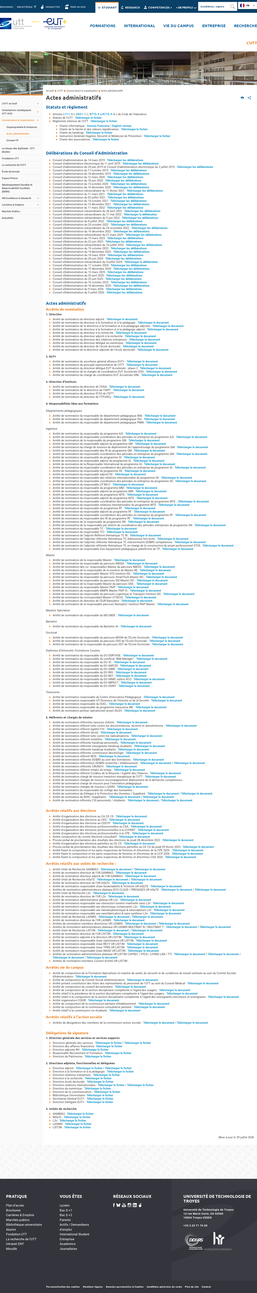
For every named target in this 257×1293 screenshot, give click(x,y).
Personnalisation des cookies (63, 1286)
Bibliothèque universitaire (24, 1224)
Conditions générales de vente (164, 1286)
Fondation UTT (16, 1234)
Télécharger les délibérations (125, 160)
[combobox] (247, 5)
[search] (213, 6)
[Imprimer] (242, 98)
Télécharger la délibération (140, 214)
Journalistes (68, 1249)
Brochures (13, 1210)
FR (247, 5)
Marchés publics (18, 1220)
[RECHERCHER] (232, 6)
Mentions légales (93, 1286)
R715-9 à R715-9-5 (102, 114)
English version (121, 126)
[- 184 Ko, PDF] (207, 997)
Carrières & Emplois (20, 1215)
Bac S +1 (66, 1210)
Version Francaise (98, 126)
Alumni (11, 1229)
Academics (68, 1244)
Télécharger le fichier (88, 117)
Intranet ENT (15, 1244)
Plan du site (192, 1286)
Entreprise (67, 1239)
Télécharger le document (122, 319)
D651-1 (81, 114)
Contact (206, 1286)
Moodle (11, 1249)
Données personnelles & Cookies (125, 1286)
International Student (74, 1234)
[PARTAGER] (249, 98)
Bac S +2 (66, 1215)
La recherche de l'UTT (21, 1239)
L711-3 (68, 114)
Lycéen (64, 1205)
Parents (65, 1220)
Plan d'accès (15, 1205)
